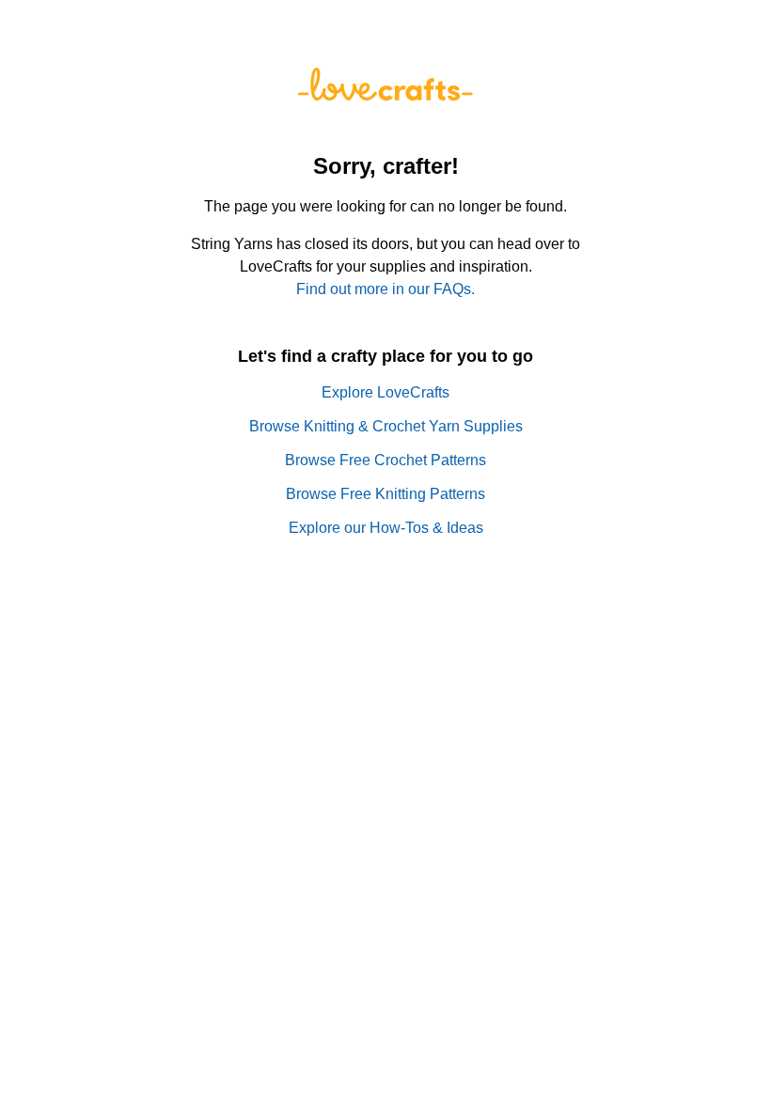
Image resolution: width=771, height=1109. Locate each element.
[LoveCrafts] (385, 95)
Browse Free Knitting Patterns (385, 494)
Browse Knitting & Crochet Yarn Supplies (386, 426)
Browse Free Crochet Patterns (385, 460)
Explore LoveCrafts (385, 392)
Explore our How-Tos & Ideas (386, 528)
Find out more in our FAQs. (385, 289)
